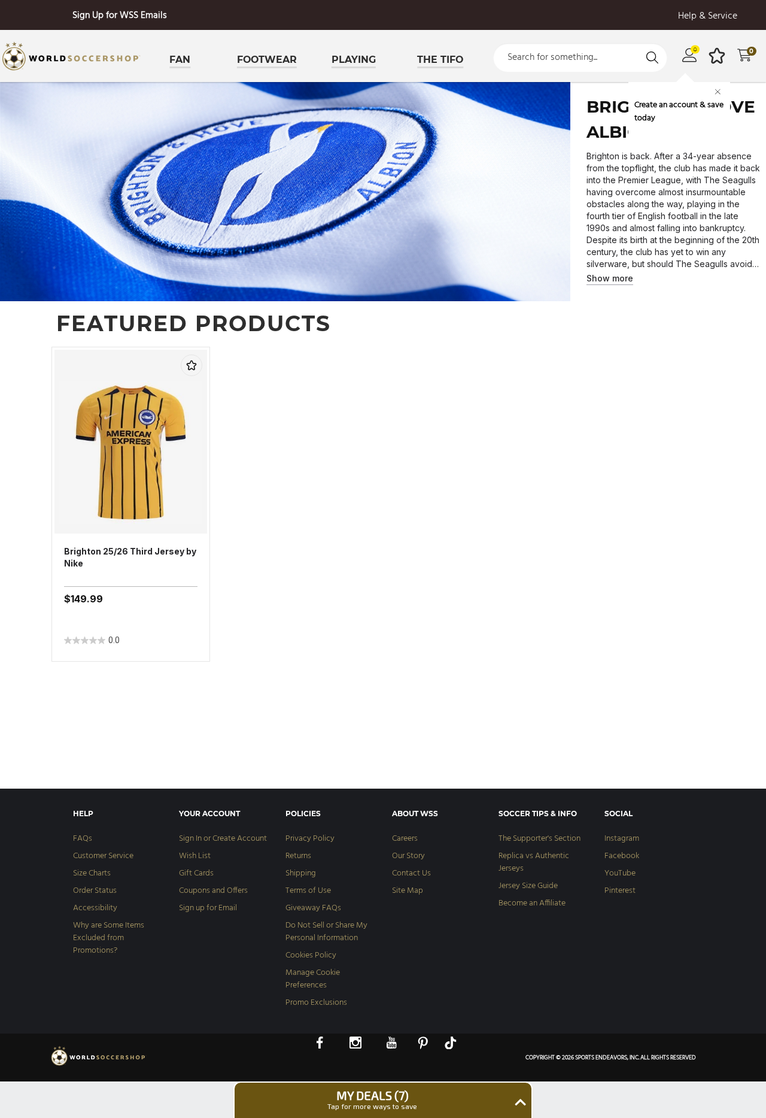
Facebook (621, 856)
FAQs (82, 839)
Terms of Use (308, 891)
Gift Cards (196, 873)
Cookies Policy (310, 955)
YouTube (620, 873)
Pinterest (620, 891)
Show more (609, 278)
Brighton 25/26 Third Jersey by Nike (130, 557)
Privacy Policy (310, 839)
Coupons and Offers (213, 891)
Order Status (95, 891)
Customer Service (103, 856)
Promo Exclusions (316, 1003)
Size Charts (92, 873)
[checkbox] (191, 365)
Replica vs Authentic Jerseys (533, 862)
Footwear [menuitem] (267, 59)
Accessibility (95, 908)
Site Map (407, 891)
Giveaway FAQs (313, 908)
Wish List (195, 856)
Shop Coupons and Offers (120, 15)
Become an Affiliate (532, 903)
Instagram (621, 839)
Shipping (300, 873)
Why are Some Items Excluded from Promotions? (108, 938)
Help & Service (707, 16)
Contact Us (411, 873)
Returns (298, 856)
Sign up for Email (208, 908)
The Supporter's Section (539, 839)
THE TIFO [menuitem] (440, 59)
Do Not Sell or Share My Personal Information (326, 932)
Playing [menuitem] (354, 59)
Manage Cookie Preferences (312, 979)
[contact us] (99, 1065)
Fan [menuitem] (179, 59)
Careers (405, 839)
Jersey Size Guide (528, 886)
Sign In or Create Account (223, 839)
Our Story (408, 856)
